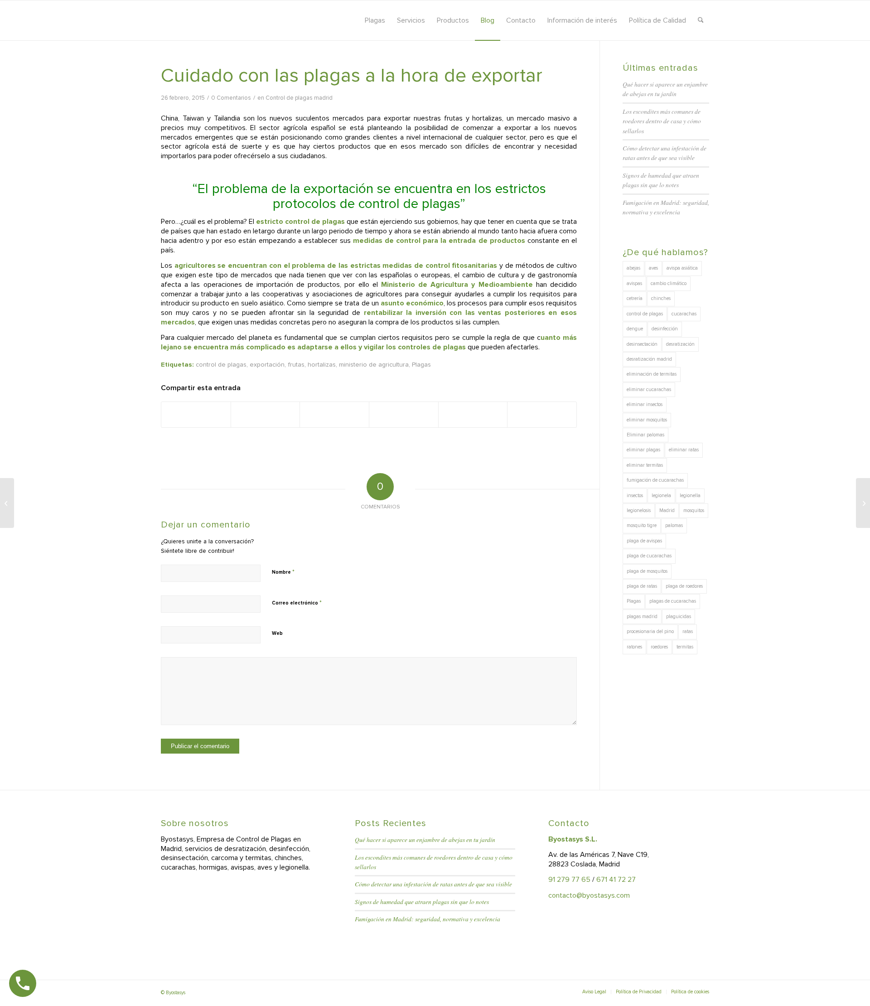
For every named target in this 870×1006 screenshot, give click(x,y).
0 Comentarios (231, 98)
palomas (674, 525)
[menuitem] (375, 20)
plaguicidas (678, 616)
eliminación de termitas (652, 374)
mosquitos (693, 510)
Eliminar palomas (645, 435)
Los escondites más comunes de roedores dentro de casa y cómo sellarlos (662, 121)
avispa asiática (682, 268)
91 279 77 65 (569, 879)
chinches (661, 298)
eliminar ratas (684, 450)
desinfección (665, 329)
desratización (680, 344)
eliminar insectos (644, 404)
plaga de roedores (684, 586)
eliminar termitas (645, 465)
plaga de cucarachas (649, 556)
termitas (685, 647)
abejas (633, 268)
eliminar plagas (643, 450)
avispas (634, 283)
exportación (267, 364)
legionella (690, 495)
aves (653, 268)
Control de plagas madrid (299, 98)
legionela (661, 495)
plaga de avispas (644, 541)
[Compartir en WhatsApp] (334, 414)
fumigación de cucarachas (655, 480)
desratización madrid (649, 359)
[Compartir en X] (265, 414)
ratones (634, 647)
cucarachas (684, 314)
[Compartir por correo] (542, 414)
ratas (687, 631)
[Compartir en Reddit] (473, 414)
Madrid (667, 510)
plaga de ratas (642, 586)
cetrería (635, 298)
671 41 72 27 (616, 879)
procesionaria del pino (650, 631)
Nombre (283, 572)
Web (277, 633)
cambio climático (668, 283)
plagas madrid (642, 616)
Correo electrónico (297, 602)
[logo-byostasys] (242, 20)
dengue (635, 329)
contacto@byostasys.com (589, 895)
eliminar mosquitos (647, 420)
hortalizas (322, 364)
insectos (635, 495)
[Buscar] (701, 20)
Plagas (421, 364)
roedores (659, 647)
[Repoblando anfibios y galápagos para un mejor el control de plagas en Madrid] (7, 503)
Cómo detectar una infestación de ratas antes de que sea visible (433, 884)
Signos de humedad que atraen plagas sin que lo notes (422, 901)
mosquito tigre (642, 525)
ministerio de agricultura (374, 364)
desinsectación (642, 344)
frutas (296, 364)
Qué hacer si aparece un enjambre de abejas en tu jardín (425, 839)
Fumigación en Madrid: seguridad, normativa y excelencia (427, 918)
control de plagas (221, 364)
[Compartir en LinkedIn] (403, 414)
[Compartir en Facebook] (196, 414)
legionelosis (639, 510)
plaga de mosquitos (647, 571)
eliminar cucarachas (649, 389)
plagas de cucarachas (672, 601)
